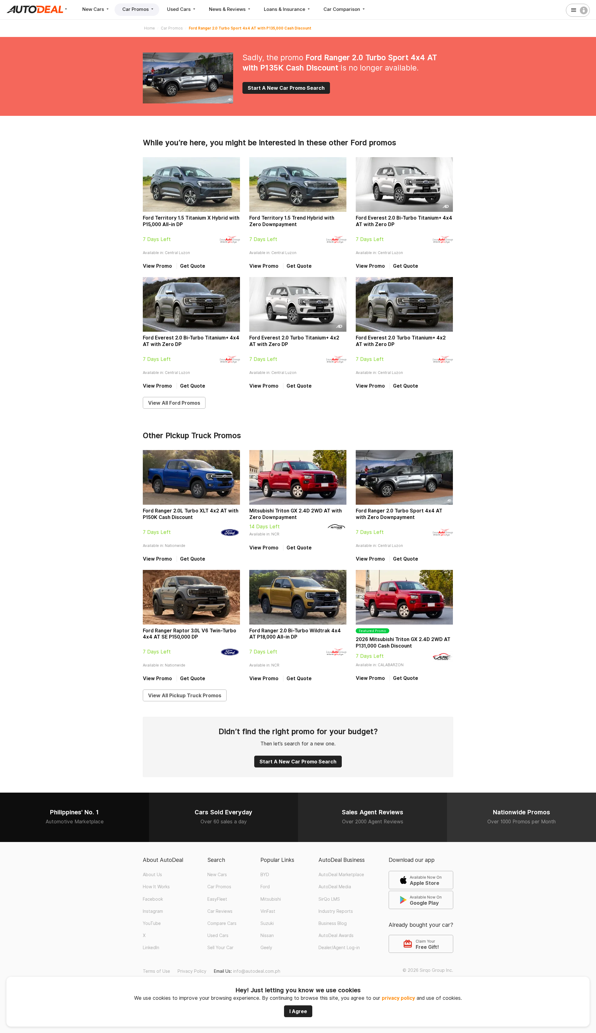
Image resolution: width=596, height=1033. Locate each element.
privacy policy (398, 998)
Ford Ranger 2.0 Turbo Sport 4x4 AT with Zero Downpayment (399, 514)
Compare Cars (222, 923)
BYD (264, 874)
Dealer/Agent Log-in (339, 947)
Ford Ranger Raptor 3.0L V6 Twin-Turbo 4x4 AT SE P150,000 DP (189, 634)
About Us (152, 874)
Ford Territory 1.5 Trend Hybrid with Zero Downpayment (291, 221)
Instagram (153, 911)
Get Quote (192, 266)
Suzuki (267, 923)
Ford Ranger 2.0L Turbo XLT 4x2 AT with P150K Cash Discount (190, 514)
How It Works (156, 886)
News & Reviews (228, 9)
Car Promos (136, 9)
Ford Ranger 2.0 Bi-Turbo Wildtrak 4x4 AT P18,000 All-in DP (295, 634)
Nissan (267, 935)
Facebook (153, 899)
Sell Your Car (220, 947)
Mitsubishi (270, 899)
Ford (265, 886)
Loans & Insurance (285, 9)
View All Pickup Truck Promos (184, 695)
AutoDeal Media (334, 886)
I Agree (298, 1011)
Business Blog (332, 923)
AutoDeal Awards (336, 935)
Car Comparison (342, 9)
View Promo (157, 266)
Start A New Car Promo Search (286, 88)
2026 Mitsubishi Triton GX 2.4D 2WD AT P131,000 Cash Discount (403, 642)
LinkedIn (151, 947)
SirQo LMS (329, 899)
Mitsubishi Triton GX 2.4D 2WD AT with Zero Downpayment (295, 514)
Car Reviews (220, 911)
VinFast (267, 911)
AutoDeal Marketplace (341, 874)
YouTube (152, 923)
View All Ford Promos (174, 403)
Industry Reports (335, 911)
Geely (266, 947)
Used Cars (179, 9)
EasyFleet (217, 899)
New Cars (93, 9)
